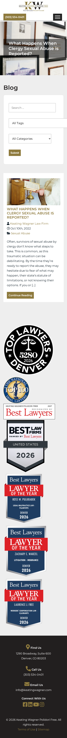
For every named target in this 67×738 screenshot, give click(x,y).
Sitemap (43, 729)
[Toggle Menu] (57, 17)
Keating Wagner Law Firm (29, 223)
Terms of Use (26, 729)
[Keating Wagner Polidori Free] (33, 10)
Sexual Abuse (20, 233)
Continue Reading (20, 295)
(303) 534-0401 (14, 17)
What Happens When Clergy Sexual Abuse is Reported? (30, 213)
